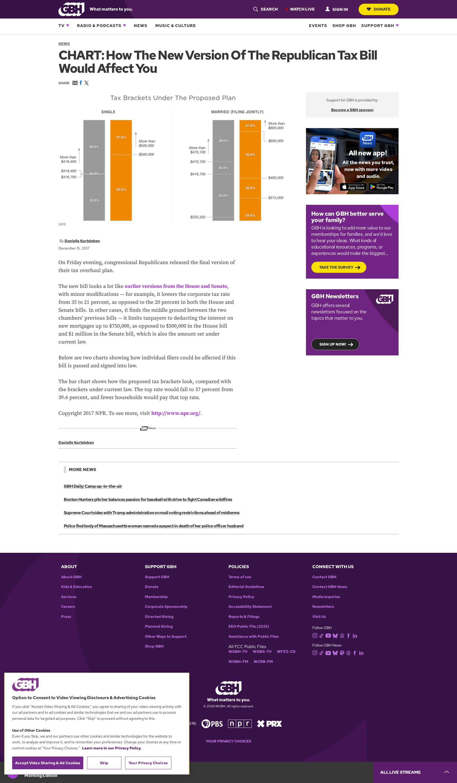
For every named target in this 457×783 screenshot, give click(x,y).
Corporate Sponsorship (166, 606)
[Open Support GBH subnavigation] (397, 25)
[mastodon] (342, 652)
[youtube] (328, 635)
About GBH (71, 577)
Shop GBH (344, 25)
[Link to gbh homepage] (71, 9)
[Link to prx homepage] (269, 723)
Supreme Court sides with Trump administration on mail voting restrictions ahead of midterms (152, 512)
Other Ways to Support (165, 636)
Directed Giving (159, 616)
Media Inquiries (326, 597)
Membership (156, 597)
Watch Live (302, 9)
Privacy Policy (241, 597)
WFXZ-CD (286, 651)
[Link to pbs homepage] (212, 723)
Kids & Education (76, 587)
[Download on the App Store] (353, 187)
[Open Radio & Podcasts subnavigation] (124, 25)
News (140, 25)
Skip (104, 763)
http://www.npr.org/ (175, 413)
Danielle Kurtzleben (82, 240)
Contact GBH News (329, 587)
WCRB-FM (263, 661)
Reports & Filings (244, 616)
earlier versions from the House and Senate (176, 286)
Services (68, 597)
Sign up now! (332, 344)
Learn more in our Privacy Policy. (111, 748)
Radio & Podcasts (99, 25)
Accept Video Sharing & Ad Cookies (47, 763)
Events (318, 25)
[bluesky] (335, 635)
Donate (382, 9)
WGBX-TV (262, 651)
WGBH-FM (238, 661)
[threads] (342, 635)
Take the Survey (336, 267)
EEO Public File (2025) (249, 626)
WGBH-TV (238, 651)
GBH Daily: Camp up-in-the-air (93, 486)
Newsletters (323, 606)
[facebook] (348, 635)
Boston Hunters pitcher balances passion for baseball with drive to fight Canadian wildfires (148, 499)
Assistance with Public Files (253, 636)
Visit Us (319, 616)
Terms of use (240, 577)
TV (61, 25)
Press (66, 616)
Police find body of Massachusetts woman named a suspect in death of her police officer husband (153, 526)
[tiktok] (321, 635)
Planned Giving (159, 626)
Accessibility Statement (250, 606)
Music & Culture (175, 25)
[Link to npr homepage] (240, 723)
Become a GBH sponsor (352, 109)
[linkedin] (355, 635)
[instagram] (315, 635)
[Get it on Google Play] (382, 187)
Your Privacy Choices (228, 741)
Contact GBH (324, 577)
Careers (68, 606)
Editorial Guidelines (246, 587)
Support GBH (377, 25)
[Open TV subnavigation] (67, 25)
